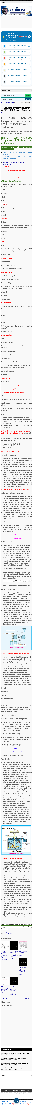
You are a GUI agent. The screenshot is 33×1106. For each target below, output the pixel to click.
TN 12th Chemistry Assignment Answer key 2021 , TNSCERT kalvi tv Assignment (16, 109)
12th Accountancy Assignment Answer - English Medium (5, 989)
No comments (4, 112)
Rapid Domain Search (21, 1093)
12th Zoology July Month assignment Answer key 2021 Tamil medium (22, 971)
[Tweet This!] (8, 933)
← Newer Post (5, 998)
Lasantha (24, 1092)
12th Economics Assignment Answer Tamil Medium (23, 953)
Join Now (28, 95)
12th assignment (10, 102)
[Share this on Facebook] (6, 933)
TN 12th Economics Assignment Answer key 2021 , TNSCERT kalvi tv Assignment (14, 990)
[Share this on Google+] (10, 933)
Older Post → (28, 998)
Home (2, 102)
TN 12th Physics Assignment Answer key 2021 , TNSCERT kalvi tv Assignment (14, 955)
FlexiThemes (9, 1092)
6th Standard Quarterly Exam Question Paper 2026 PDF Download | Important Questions (14, 1068)
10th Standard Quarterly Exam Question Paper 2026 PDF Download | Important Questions (15, 1054)
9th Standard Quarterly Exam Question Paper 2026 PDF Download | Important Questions (14, 1059)
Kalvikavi (15, 1090)
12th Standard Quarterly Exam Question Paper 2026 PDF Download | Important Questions (15, 1063)
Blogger (27, 1090)
